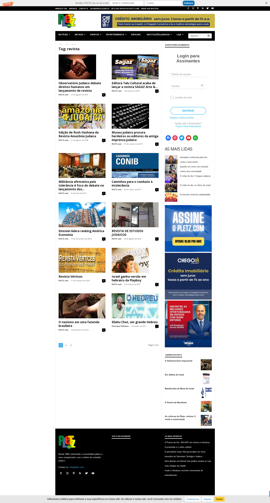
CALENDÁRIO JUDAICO (99, 8)
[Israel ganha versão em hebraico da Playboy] (135, 260)
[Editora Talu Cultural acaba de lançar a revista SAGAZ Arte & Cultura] (135, 66)
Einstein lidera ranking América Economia (81, 233)
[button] (135, 3)
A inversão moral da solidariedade (195, 194)
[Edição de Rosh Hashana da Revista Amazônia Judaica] (82, 116)
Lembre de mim (183, 97)
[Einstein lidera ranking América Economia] (82, 214)
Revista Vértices (70, 277)
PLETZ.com (63, 94)
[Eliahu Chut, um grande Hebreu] (135, 305)
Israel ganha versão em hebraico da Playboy (129, 278)
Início (60, 44)
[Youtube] (212, 8)
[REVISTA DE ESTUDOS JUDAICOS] (135, 214)
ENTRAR (188, 110)
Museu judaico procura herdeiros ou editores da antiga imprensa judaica (135, 136)
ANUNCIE (73, 8)
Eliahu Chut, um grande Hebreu (135, 322)
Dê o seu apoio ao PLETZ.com (125, 8)
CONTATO (83, 8)
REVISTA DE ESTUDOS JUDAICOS (127, 233)
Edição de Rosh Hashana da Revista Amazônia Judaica (79, 134)
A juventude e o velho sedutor (178, 447)
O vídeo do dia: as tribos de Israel (195, 185)
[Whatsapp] (195, 137)
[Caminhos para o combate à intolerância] (135, 165)
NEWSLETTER (61, 8)
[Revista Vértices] (82, 260)
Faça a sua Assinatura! (188, 126)
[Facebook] (188, 8)
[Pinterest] (198, 8)
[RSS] (203, 8)
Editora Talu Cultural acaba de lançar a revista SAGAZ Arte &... (135, 85)
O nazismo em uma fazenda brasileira (79, 324)
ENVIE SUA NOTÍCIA (149, 8)
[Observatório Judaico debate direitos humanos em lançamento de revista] (82, 66)
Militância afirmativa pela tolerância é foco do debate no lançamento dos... (81, 185)
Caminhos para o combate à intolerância (132, 183)
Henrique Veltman (120, 326)
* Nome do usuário (180, 74)
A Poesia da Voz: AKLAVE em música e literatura (187, 442)
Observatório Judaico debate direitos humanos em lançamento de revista (80, 87)
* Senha (174, 86)
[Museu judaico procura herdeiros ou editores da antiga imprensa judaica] (135, 116)
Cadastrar (188, 3)
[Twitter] (208, 8)
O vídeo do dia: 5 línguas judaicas (195, 176)
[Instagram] (193, 8)
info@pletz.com (77, 467)
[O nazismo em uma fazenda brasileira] (82, 305)
